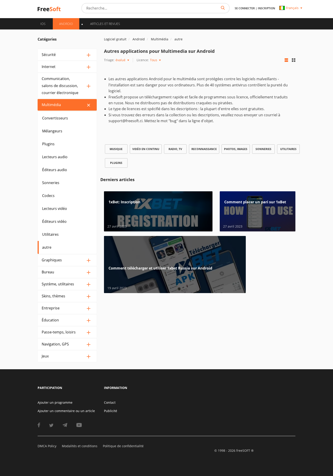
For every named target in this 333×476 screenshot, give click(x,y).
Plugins (48, 143)
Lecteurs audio (55, 156)
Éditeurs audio (54, 169)
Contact (110, 402)
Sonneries (50, 182)
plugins (116, 163)
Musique (116, 149)
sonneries (263, 149)
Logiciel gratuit (115, 39)
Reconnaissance (204, 149)
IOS (43, 24)
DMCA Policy (47, 446)
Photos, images (235, 149)
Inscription (266, 8)
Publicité (110, 411)
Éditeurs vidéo (54, 221)
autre (46, 247)
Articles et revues (105, 24)
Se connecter (245, 8)
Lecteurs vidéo (54, 208)
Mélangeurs (52, 131)
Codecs (48, 195)
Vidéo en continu (145, 149)
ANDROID (66, 24)
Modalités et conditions (79, 446)
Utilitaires (50, 234)
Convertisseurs (55, 118)
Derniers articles (117, 179)
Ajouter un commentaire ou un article (66, 411)
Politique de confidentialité (123, 446)
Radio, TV (175, 149)
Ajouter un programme (55, 402)
